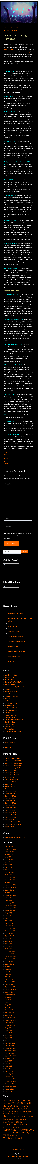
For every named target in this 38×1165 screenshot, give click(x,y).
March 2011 (9, 1010)
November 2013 (10, 931)
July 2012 (8, 969)
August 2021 (9, 854)
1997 (18, 1100)
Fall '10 (6, 1111)
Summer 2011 (11, 1130)
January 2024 (9, 846)
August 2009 (9, 1058)
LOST (13, 1117)
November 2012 (10, 959)
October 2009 (10, 1053)
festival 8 (19, 1111)
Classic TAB (25, 1106)
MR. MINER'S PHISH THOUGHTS (19, 12)
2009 (15, 1103)
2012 (6, 1106)
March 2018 (9, 875)
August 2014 (9, 913)
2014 (18, 1106)
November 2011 (10, 989)
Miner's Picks (27, 1116)
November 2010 (10, 1020)
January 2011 (9, 1015)
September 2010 (10, 1025)
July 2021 (8, 857)
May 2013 (8, 943)
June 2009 (8, 1063)
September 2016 (10, 890)
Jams (6, 463)
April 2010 (8, 1038)
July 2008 (8, 1091)
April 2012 (8, 977)
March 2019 (9, 869)
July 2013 (8, 938)
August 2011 (9, 997)
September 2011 (10, 994)
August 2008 (9, 1089)
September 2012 (10, 964)
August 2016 (9, 892)
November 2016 (10, 887)
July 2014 (8, 915)
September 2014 (10, 910)
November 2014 (10, 908)
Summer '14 (16, 1127)
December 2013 (10, 928)
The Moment (18, 1132)
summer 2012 (26, 1130)
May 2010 (8, 1035)
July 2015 (8, 897)
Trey (27, 1133)
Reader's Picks (21, 1119)
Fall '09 (27, 1109)
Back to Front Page (19, 1149)
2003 (9, 1103)
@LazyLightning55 (9, 49)
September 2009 (11, 1056)
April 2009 (8, 1068)
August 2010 (9, 1028)
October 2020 (9, 859)
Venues (13, 1135)
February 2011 (10, 1012)
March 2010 (9, 1040)
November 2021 (10, 849)
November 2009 (10, 1051)
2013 (6, 454)
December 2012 (10, 956)
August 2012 (9, 966)
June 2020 (8, 862)
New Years (9, 1119)
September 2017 (10, 880)
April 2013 (8, 946)
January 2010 (9, 1045)
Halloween (7, 1114)
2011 (29, 1103)
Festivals (27, 1111)
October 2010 (9, 1022)
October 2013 (9, 933)
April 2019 (8, 867)
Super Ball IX (6, 1133)
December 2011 (10, 987)
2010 (23, 1103)
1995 (9, 1100)
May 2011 (8, 1005)
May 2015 (8, 900)
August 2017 (9, 882)
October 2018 (9, 872)
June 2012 (8, 971)
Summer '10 (22, 1124)
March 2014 (9, 923)
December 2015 (10, 895)
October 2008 (10, 1084)
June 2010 (8, 1033)
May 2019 (8, 864)
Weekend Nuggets (13, 1138)
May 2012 (8, 974)
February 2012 (10, 982)
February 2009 (10, 1074)
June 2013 (8, 941)
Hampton (15, 1114)
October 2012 (9, 961)
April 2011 (8, 1007)
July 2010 (8, 1030)
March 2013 (9, 949)
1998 (23, 1100)
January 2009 (9, 1076)
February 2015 (10, 903)
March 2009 (9, 1071)
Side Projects (8, 1122)
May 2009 (8, 1066)
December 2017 (10, 877)
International (24, 1114)
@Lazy (28, 52)
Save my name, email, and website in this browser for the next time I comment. (17, 536)
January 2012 (9, 984)
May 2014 (8, 920)
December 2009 (10, 1048)
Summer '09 (9, 1124)
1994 (4, 1100)
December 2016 (10, 885)
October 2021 (9, 852)
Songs (18, 1122)
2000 (5, 1103)
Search (25, 551)
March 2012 (9, 979)
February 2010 (10, 1043)
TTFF (6, 1135)
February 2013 (10, 951)
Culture (19, 1108)
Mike (18, 1117)
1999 (28, 1100)
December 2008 (10, 1079)
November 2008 (10, 1081)
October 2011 (9, 992)
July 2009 (8, 1061)
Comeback (8, 1109)
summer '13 (7, 1127)
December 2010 (10, 1017)
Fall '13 (6, 459)
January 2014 (9, 926)
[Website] (18, 527)
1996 (13, 1100)
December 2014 (10, 905)
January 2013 (9, 954)
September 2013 (10, 936)
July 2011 (8, 1000)
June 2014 (8, 918)
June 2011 (8, 1002)
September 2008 (11, 1086)
